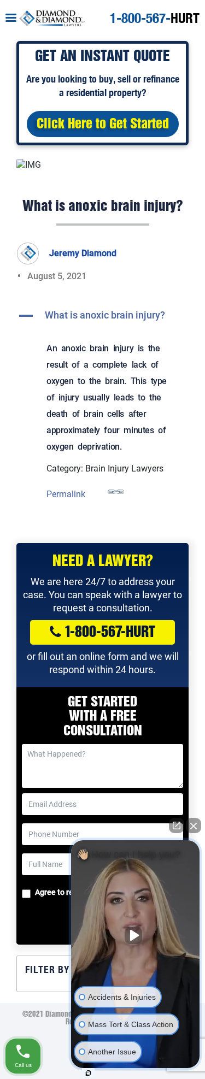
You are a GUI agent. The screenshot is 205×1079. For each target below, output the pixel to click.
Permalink (65, 494)
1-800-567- (155, 18)
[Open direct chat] (176, 825)
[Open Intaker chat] (88, 1073)
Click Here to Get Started (103, 124)
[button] (102, 316)
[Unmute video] (136, 935)
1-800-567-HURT (110, 633)
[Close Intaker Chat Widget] (193, 825)
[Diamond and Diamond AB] (52, 17)
